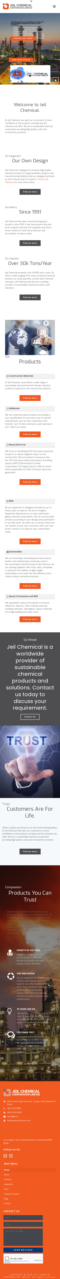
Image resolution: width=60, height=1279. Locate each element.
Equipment (8, 1184)
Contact (7, 1203)
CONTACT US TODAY (23, 38)
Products (8, 1179)
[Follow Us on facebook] (5, 1156)
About (6, 1175)
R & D (6, 1189)
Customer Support (11, 1194)
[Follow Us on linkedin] (11, 1156)
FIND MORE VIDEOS (21, 60)
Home (6, 1170)
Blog (6, 1199)
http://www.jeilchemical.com (19, 1120)
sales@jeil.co (12, 1116)
